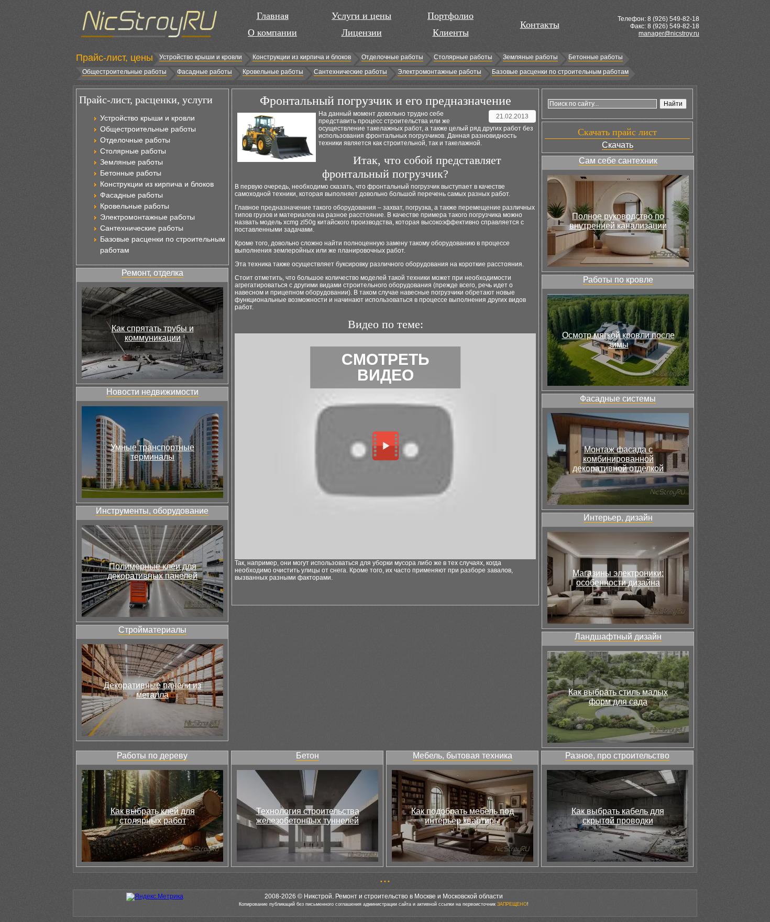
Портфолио (450, 15)
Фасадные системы (618, 398)
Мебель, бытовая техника (462, 755)
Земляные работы (530, 57)
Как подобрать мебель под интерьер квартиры (462, 816)
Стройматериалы (152, 629)
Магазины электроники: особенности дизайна (618, 578)
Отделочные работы (392, 57)
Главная (273, 15)
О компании (272, 32)
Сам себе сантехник (618, 160)
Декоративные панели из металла (152, 690)
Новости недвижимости (152, 391)
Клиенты (451, 32)
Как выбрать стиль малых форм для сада (618, 697)
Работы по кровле (618, 279)
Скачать (617, 144)
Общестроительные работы (124, 71)
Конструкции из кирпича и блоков (301, 57)
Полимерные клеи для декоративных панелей (152, 571)
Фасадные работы (204, 71)
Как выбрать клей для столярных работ (153, 816)
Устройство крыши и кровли (200, 57)
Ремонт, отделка (152, 272)
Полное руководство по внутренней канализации (618, 221)
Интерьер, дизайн (618, 517)
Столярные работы (463, 57)
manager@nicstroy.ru (669, 33)
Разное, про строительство (617, 755)
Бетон (307, 755)
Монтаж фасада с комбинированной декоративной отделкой (618, 459)
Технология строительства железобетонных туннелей (307, 816)
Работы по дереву (152, 755)
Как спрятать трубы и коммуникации (153, 333)
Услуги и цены (361, 15)
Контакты (539, 24)
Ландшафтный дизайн (618, 636)
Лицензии (362, 32)
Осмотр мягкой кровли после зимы (618, 340)
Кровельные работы (273, 71)
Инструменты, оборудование (152, 510)
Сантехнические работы (350, 71)
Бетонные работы (595, 57)
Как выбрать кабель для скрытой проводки (617, 816)
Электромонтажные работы (439, 71)
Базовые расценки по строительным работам (560, 71)
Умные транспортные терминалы (152, 452)
